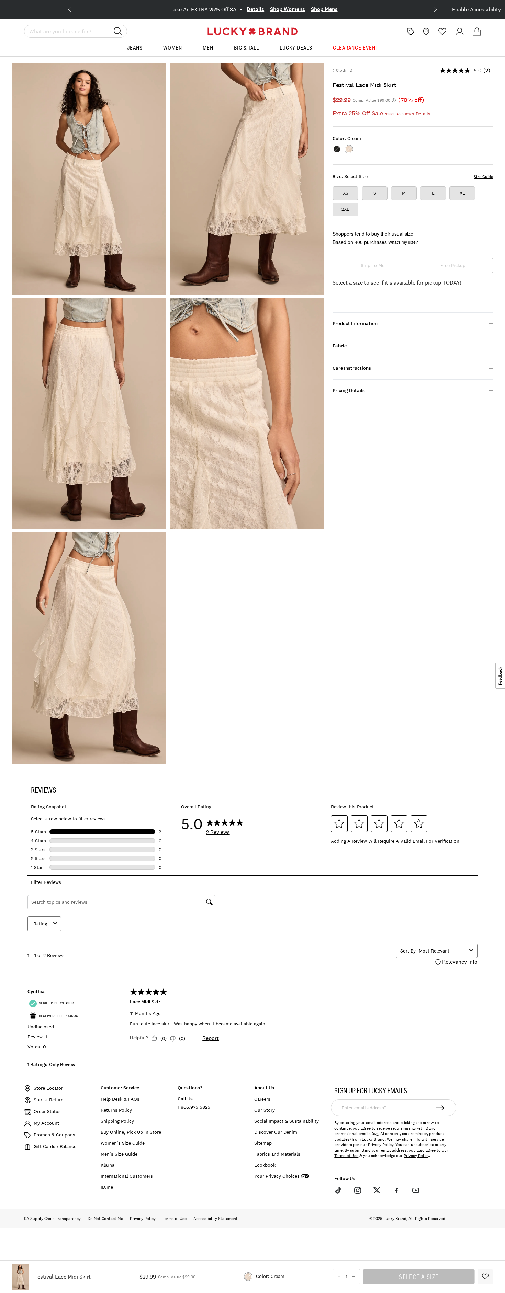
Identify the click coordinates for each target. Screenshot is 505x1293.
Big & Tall (246, 47)
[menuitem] (135, 50)
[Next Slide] (429, 8)
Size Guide (483, 177)
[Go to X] (377, 1190)
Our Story (264, 1110)
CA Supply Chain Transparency (52, 1218)
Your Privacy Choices (277, 1176)
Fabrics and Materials (277, 1154)
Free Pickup (452, 265)
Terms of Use (346, 1155)
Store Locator (48, 1088)
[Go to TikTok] (338, 1190)
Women (172, 47)
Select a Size (419, 1276)
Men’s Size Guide (119, 1154)
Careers (262, 1099)
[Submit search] (117, 31)
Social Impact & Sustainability (286, 1121)
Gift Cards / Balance (55, 1146)
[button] (477, 31)
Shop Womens (287, 9)
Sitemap (263, 1143)
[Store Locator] (425, 31)
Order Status (47, 1111)
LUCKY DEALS (296, 47)
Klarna (107, 1165)
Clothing (344, 70)
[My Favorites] (442, 31)
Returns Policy (116, 1110)
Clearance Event (355, 47)
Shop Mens (324, 9)
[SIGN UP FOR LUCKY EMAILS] (440, 1107)
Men (208, 47)
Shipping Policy (117, 1121)
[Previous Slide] (75, 8)
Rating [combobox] (40, 924)
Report (210, 1038)
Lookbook (265, 1165)
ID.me (107, 1187)
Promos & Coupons (54, 1135)
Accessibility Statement (215, 1218)
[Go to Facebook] (396, 1190)
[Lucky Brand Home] (252, 31)
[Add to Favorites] (485, 1276)
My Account (46, 1123)
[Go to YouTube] (415, 1190)
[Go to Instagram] (357, 1190)
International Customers (127, 1176)
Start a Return (49, 1100)
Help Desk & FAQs (120, 1099)
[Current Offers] (410, 31)
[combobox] (442, 951)
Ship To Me (372, 265)
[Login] (460, 31)
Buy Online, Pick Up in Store (131, 1132)
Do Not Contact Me (105, 1218)
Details (255, 9)
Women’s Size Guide (123, 1143)
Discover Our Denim (275, 1132)
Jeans (135, 47)
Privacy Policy (416, 1155)
